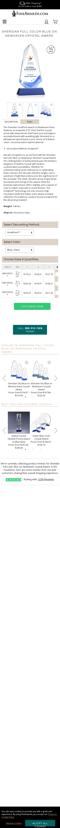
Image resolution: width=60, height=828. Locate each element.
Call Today (30, 330)
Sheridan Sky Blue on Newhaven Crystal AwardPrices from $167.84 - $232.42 (41, 389)
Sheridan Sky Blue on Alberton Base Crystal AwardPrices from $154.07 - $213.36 (19, 389)
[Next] (55, 378)
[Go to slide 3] (40, 397)
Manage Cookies (14, 823)
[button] (4, 21)
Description (11, 121)
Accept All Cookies (40, 824)
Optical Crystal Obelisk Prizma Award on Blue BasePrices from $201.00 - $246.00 (19, 441)
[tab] (11, 121)
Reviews (46, 479)
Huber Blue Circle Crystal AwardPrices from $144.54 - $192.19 (41, 440)
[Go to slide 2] (33, 397)
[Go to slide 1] (25, 397)
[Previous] (4, 378)
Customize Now (32, 306)
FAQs (29, 121)
